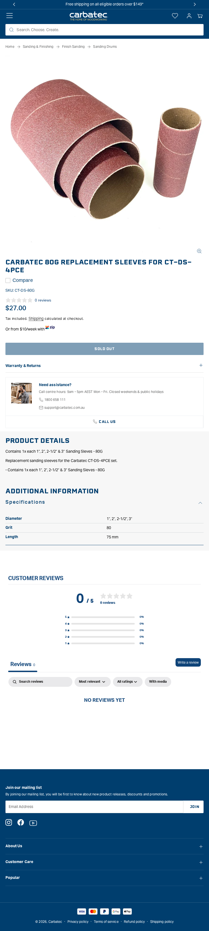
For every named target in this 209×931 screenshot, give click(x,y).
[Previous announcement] (14, 4)
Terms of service (106, 922)
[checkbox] (158, 682)
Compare (23, 280)
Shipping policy (162, 922)
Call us (107, 421)
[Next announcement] (195, 4)
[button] (200, 16)
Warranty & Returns (23, 366)
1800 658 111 (55, 400)
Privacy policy (77, 922)
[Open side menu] (9, 16)
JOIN (194, 806)
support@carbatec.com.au (64, 407)
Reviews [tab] (22, 664)
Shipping (36, 318)
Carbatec (55, 922)
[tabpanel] (104, 718)
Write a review (188, 662)
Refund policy (134, 922)
